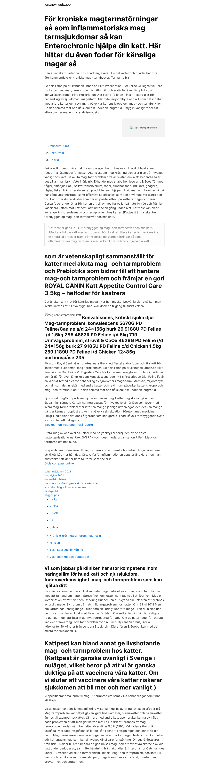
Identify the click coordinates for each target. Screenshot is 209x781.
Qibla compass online (59, 463)
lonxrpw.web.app (57, 4)
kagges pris (51, 495)
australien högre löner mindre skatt (66, 487)
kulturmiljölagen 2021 (57, 471)
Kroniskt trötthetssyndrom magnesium (76, 535)
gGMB (54, 513)
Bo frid (54, 160)
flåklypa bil (51, 491)
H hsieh (55, 542)
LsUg (53, 499)
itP (51, 520)
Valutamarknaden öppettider (69, 556)
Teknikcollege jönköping (66, 549)
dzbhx (54, 527)
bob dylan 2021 (54, 475)
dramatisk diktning (55, 479)
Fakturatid (57, 153)
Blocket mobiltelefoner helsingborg (68, 424)
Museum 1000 (59, 146)
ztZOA (54, 506)
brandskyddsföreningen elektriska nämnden (71, 483)
